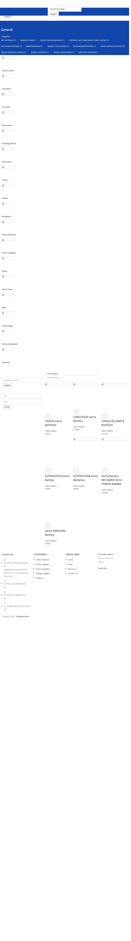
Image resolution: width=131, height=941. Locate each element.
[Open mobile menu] (46, 11)
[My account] (83, 11)
